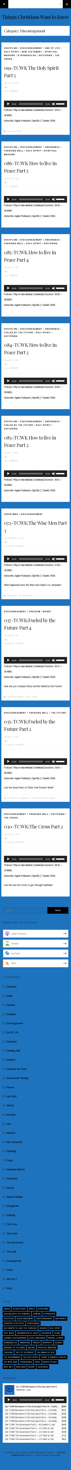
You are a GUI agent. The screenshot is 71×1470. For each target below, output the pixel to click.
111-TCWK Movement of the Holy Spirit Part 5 (36, 1386)
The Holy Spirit (14, 131)
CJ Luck (56, 1455)
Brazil (32, 1309)
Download (39, 110)
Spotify (35, 120)
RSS (53, 120)
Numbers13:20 (10, 1342)
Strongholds (27, 55)
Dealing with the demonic (17, 1314)
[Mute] (53, 104)
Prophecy (47, 1342)
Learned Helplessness (15, 1338)
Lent (8, 1124)
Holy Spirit (11, 51)
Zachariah (43, 1367)
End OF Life (52, 48)
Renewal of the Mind (14, 1347)
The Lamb (11, 1251)
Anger (7, 1309)
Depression (49, 1314)
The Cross (11, 817)
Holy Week (9, 1333)
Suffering (45, 55)
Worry (47, 611)
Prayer (9, 1160)
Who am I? (11, 1279)
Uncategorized (13, 1261)
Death (9, 996)
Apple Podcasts (22, 120)
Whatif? (53, 798)
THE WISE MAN (25, 595)
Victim (9, 1270)
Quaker (58, 1342)
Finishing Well (14, 150)
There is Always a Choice (53, 1357)
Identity (10, 1105)
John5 (57, 1333)
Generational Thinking (17, 1078)
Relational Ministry (15, 1169)
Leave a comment (16, 546)
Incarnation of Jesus (28, 1333)
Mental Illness (55, 1338)
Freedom (34, 611)
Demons (37, 1314)
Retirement (12, 1178)
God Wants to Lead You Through (20, 1328)
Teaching (8, 1352)
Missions (10, 1133)
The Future (58, 712)
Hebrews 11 (25, 798)
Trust (27, 697)
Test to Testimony (25, 1352)
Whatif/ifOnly (50, 1362)
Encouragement (44, 1318)
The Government (14, 1242)
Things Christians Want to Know (35, 17)
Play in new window (22, 110)
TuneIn (45, 120)
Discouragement (31, 48)
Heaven (10, 1087)
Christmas (11, 514)
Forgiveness (33, 1323)
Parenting (11, 1151)
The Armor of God (46, 1352)
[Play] (8, 104)
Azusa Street (19, 1309)
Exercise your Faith (14, 1323)
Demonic (10, 1005)
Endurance (52, 147)
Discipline (11, 48)
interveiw (46, 1333)
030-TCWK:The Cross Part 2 (33, 826)
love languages (37, 1338)
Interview (10, 1114)
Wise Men (21, 1367)
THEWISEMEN (26, 1362)
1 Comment (13, 91)
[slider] (60, 104)
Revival (10, 1188)
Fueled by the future (18, 332)
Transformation (40, 798)
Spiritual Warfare (14, 1197)
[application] (35, 104)
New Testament (32, 51)
